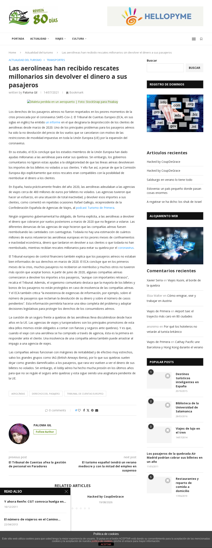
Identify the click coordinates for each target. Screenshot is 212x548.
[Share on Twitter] (88, 410)
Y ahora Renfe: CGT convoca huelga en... (35, 501)
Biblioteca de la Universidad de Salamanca (187, 407)
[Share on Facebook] (84, 410)
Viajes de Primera (158, 311)
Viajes (59, 38)
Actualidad (38, 38)
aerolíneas (18, 393)
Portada (18, 38)
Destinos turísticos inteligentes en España (187, 380)
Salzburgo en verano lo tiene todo (169, 180)
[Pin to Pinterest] (92, 410)
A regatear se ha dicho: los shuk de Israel (174, 202)
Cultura (78, 38)
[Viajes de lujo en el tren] (159, 434)
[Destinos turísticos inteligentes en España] (159, 380)
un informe (53, 122)
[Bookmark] (201, 39)
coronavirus (126, 248)
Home (12, 52)
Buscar (152, 60)
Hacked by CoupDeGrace (105, 496)
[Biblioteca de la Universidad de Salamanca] (159, 409)
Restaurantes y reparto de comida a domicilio (187, 485)
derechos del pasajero (46, 393)
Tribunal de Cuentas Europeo (85, 393)
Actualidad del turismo (39, 52)
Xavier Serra (155, 280)
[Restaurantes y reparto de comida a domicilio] (159, 485)
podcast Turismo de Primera (95, 208)
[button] (130, 501)
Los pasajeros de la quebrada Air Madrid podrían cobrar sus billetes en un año (174, 458)
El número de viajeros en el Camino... (32, 519)
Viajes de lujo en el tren (188, 430)
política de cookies (102, 541)
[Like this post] (79, 410)
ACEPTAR (106, 544)
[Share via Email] (96, 410)
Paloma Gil (30, 92)
